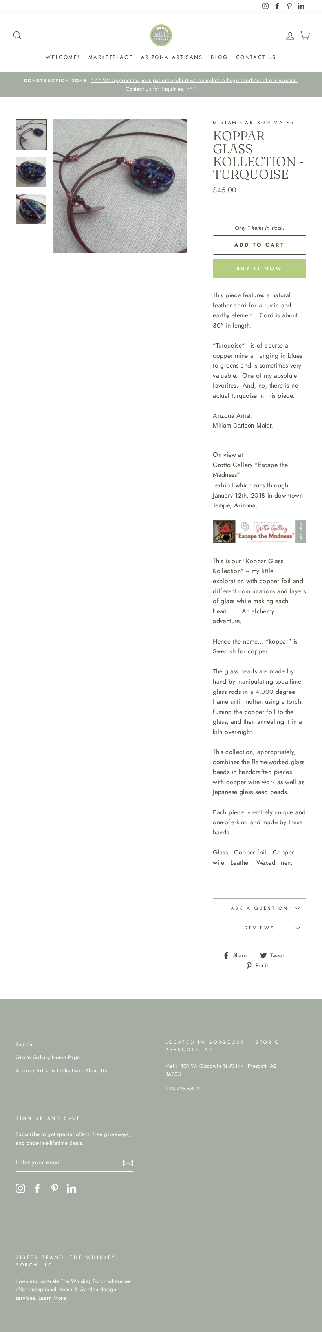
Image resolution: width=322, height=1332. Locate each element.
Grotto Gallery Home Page (48, 1057)
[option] (161, 84)
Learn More (52, 1298)
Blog (219, 57)
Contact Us (256, 57)
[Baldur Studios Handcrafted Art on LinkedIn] (71, 1188)
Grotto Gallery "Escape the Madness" (250, 469)
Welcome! (63, 57)
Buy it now (259, 268)
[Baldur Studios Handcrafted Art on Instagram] (20, 1188)
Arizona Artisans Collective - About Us (61, 1070)
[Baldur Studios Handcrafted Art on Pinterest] (54, 1188)
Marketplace (110, 57)
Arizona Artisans (172, 57)
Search (24, 1044)
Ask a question (259, 908)
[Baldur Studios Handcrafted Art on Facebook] (37, 1188)
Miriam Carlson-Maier (242, 425)
